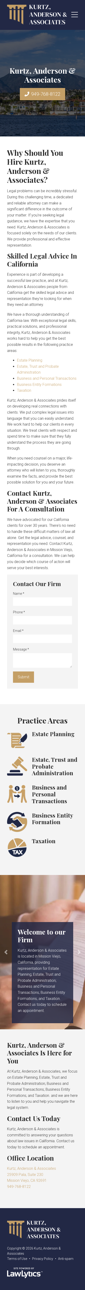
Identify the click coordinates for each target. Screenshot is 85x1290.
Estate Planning (29, 360)
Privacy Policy (42, 1259)
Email (18, 631)
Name (18, 593)
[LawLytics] (24, 1272)
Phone (19, 612)
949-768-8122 (45, 94)
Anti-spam (65, 1259)
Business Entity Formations (39, 384)
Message (21, 649)
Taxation (24, 390)
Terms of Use (17, 1259)
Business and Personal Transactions (46, 378)
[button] (6, 952)
